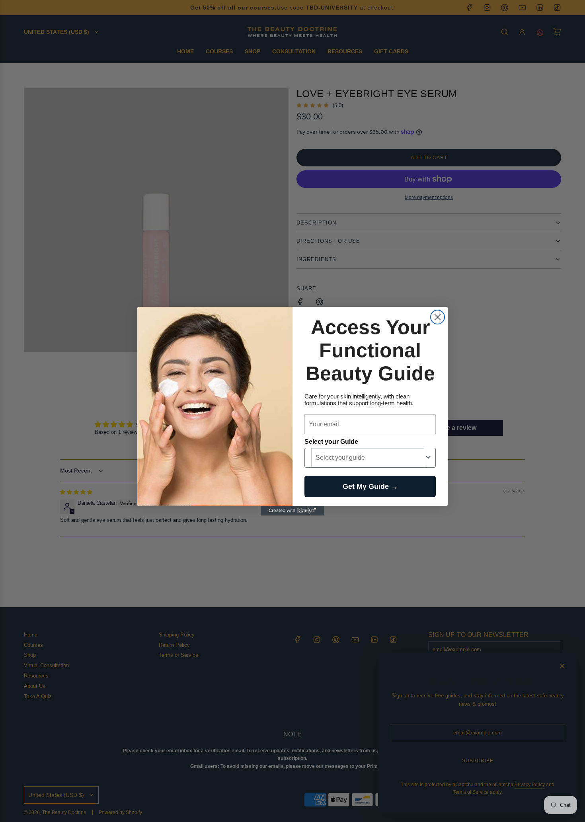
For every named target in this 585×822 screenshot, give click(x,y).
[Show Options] (428, 457)
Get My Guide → (370, 486)
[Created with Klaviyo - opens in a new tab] (292, 510)
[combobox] (367, 457)
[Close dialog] (438, 317)
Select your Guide (331, 441)
